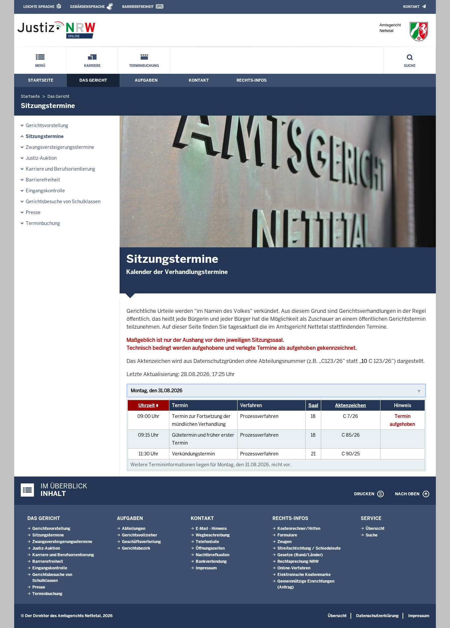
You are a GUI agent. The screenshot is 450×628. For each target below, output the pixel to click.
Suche (409, 66)
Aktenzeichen (350, 405)
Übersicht (375, 528)
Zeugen (284, 541)
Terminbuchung (144, 66)
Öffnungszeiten (210, 548)
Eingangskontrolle (45, 191)
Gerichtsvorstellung (47, 125)
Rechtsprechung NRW (298, 561)
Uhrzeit (146, 405)
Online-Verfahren (293, 568)
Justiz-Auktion (41, 158)
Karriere (92, 66)
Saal (313, 405)
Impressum (206, 568)
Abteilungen (133, 528)
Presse (33, 212)
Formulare (287, 535)
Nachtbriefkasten (212, 555)
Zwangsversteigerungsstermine (60, 147)
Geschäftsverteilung (141, 541)
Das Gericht (93, 80)
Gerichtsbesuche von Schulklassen (63, 202)
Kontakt (411, 7)
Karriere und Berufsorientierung (60, 169)
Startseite (40, 80)
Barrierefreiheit (138, 7)
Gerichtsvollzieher (139, 535)
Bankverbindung (211, 561)
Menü (40, 66)
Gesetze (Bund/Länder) (300, 555)
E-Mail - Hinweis (211, 528)
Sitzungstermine (45, 136)
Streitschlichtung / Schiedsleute (309, 548)
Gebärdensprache (87, 7)
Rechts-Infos (252, 80)
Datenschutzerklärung (377, 615)
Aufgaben (146, 80)
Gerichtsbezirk (136, 548)
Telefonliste (207, 541)
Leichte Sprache (38, 7)
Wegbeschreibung (213, 535)
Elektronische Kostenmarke (304, 574)
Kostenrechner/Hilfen (298, 528)
